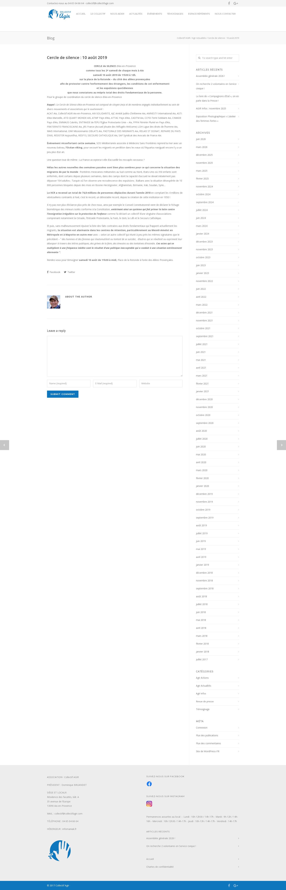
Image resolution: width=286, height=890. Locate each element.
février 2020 (202, 478)
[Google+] (235, 3)
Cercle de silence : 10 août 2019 (77, 57)
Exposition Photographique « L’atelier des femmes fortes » (216, 118)
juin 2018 (201, 612)
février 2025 (202, 178)
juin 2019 (201, 541)
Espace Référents (199, 13)
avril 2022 (201, 296)
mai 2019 (201, 549)
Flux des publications (207, 735)
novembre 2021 (204, 320)
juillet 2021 (202, 344)
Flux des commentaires (208, 743)
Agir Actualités (203, 685)
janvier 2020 (202, 485)
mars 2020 (201, 470)
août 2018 (201, 596)
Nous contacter (225, 13)
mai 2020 (201, 454)
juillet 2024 (202, 210)
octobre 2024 (203, 194)
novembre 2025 (204, 162)
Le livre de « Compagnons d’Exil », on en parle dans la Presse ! (217, 98)
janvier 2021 (202, 391)
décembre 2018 (204, 572)
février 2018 (202, 643)
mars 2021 (201, 375)
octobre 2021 (203, 328)
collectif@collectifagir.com (100, 3)
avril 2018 (201, 627)
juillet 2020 (202, 438)
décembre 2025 (204, 154)
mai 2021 (201, 359)
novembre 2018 (204, 580)
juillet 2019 (202, 533)
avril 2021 (201, 367)
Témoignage (203, 709)
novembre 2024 (204, 186)
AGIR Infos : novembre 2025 (211, 108)
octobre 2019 (203, 509)
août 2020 (201, 430)
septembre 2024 (205, 202)
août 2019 (201, 525)
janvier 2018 (202, 651)
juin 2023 (201, 265)
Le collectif (98, 13)
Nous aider (117, 13)
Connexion (201, 727)
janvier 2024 (202, 233)
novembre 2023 (204, 249)
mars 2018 (201, 635)
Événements (154, 13)
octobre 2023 (203, 257)
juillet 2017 (202, 659)
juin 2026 (201, 139)
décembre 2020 (204, 399)
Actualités (135, 13)
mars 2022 (201, 304)
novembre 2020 (204, 407)
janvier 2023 (202, 273)
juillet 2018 (202, 604)
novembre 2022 (204, 281)
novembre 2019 (204, 501)
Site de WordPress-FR (207, 751)
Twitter (71, 272)
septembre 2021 (205, 336)
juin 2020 (201, 446)
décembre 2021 (204, 312)
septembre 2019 (205, 517)
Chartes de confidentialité (160, 866)
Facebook (54, 272)
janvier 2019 (202, 564)
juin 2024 (201, 217)
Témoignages (175, 13)
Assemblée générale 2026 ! (210, 76)
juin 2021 (201, 351)
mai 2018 (201, 619)
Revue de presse (205, 701)
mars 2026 (201, 147)
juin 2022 (201, 288)
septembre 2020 (205, 423)
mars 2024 (201, 225)
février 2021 (202, 383)
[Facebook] (229, 3)
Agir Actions (202, 677)
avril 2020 (201, 462)
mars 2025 (201, 170)
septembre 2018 (205, 588)
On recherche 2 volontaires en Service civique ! (216, 86)
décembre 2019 (204, 493)
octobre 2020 (203, 415)
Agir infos (201, 693)
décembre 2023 (204, 241)
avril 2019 (201, 557)
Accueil (81, 13)
